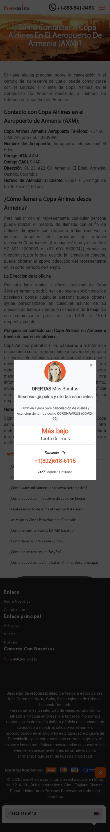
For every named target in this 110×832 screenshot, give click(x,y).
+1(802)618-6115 (55, 461)
